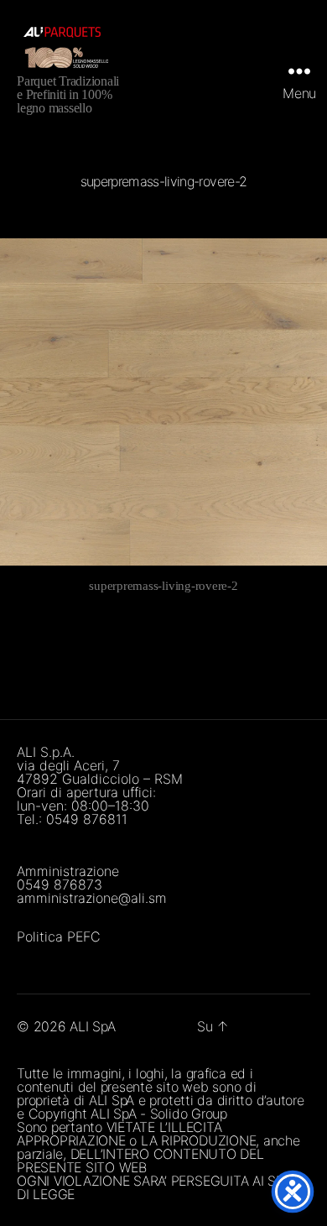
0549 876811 (86, 819)
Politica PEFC (59, 936)
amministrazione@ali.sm (92, 898)
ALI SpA (92, 1026)
